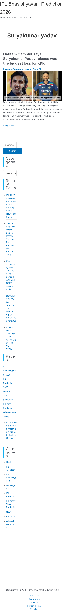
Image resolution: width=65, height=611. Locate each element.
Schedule (10, 516)
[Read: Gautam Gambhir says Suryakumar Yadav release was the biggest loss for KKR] (32, 85)
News (28, 69)
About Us (7, 431)
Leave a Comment (13, 69)
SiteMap (34, 609)
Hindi (8, 462)
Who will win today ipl (11, 524)
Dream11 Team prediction (8, 395)
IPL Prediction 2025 (8, 383)
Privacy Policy (34, 606)
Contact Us (9, 431)
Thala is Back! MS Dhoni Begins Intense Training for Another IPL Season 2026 (10, 239)
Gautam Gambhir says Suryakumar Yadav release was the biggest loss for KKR (30, 59)
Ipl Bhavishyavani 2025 (9, 370)
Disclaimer (34, 602)
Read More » (9, 125)
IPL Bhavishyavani (11, 477)
